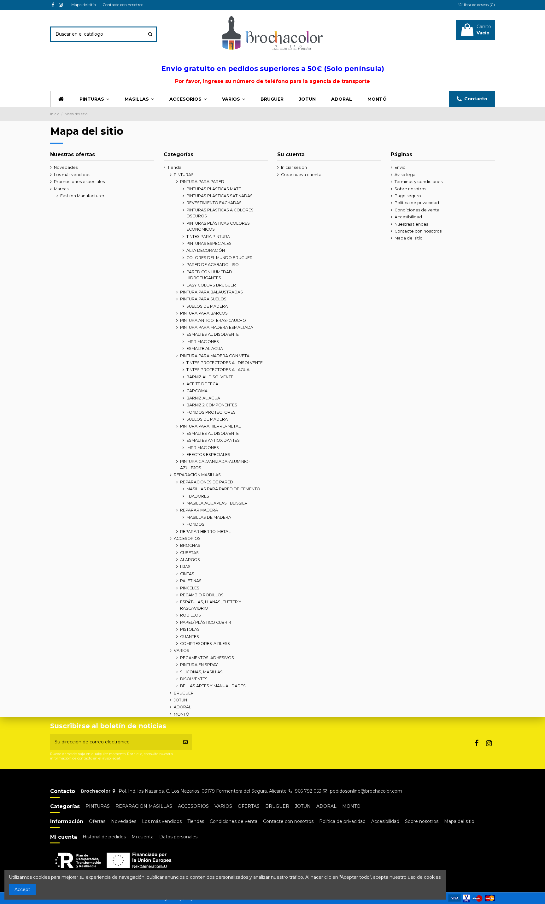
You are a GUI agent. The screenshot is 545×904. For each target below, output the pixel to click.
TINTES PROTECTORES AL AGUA (217, 369)
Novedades (66, 167)
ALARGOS (190, 559)
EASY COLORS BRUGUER (211, 285)
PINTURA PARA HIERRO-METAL (210, 426)
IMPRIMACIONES (202, 341)
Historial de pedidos (104, 837)
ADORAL (182, 707)
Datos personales (178, 837)
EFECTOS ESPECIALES (208, 454)
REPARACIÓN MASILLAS (197, 474)
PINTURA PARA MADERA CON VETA (214, 355)
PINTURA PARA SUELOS (203, 299)
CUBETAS (189, 552)
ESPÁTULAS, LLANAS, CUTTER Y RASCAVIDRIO (210, 605)
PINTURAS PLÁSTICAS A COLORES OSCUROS (220, 213)
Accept (22, 889)
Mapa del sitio (84, 4)
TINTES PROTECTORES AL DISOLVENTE (224, 362)
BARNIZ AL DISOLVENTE (209, 377)
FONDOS (195, 524)
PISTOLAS (190, 629)
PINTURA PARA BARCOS (204, 313)
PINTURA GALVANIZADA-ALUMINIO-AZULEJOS (215, 464)
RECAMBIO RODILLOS (202, 595)
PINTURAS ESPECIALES (208, 243)
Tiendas (195, 821)
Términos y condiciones (418, 181)
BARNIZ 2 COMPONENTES (211, 405)
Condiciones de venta (417, 210)
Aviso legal (405, 174)
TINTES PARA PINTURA (208, 236)
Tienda (174, 167)
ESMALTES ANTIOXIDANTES (213, 440)
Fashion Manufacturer (82, 195)
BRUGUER (184, 693)
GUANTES (189, 636)
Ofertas (97, 821)
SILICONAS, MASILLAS (201, 672)
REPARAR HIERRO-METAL (205, 531)
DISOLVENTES (194, 679)
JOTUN (180, 700)
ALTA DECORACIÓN (205, 250)
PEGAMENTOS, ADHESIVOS (207, 657)
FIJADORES (197, 496)
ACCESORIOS (187, 538)
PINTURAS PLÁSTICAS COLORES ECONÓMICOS (218, 226)
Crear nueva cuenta (301, 174)
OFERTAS (249, 806)
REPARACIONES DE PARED (206, 482)
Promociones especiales (79, 181)
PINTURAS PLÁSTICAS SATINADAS (219, 195)
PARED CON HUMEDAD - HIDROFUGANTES (210, 275)
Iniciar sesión (294, 167)
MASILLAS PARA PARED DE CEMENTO (223, 489)
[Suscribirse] (185, 742)
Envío (400, 167)
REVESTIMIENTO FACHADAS (214, 202)
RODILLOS (190, 615)
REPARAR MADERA (199, 510)
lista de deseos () (479, 4)
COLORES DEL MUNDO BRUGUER (219, 257)
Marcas (61, 188)
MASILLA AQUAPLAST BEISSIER (217, 503)
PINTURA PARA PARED (202, 181)
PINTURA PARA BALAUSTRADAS (211, 292)
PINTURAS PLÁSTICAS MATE (213, 188)
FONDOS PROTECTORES (211, 412)
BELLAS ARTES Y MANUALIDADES (213, 685)
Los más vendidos (72, 174)
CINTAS (187, 573)
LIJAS (185, 566)
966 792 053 (308, 791)
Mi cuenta (143, 837)
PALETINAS (191, 580)
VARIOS (181, 650)
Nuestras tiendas (411, 224)
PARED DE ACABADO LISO (212, 264)
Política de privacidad (417, 202)
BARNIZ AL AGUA (203, 398)
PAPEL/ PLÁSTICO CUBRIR (205, 622)
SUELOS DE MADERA (207, 306)
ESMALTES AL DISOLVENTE (212, 334)
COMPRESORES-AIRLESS (205, 643)
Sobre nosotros (410, 188)
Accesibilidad (408, 217)
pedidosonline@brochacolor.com (366, 791)
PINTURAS (184, 174)
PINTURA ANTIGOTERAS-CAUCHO (213, 320)
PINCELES (189, 588)
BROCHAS (190, 545)
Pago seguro (408, 195)
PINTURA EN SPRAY (199, 664)
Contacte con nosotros (123, 4)
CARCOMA (197, 390)
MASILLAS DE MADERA (208, 517)
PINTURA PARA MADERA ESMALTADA (216, 327)
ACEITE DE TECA (202, 383)
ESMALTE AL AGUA (204, 348)
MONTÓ (181, 714)
